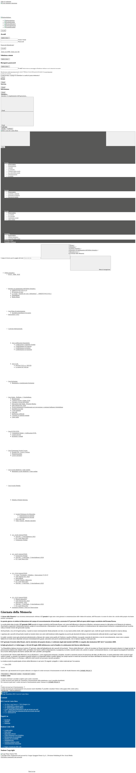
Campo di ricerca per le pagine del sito (12, 258)
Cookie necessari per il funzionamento (12, 687)
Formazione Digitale (21, 540)
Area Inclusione (13, 381)
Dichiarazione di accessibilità (12, 737)
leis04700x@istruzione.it (23, 709)
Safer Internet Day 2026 (19, 405)
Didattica (72, 247)
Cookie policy (8, 730)
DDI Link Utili (20, 519)
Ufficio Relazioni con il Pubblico (14, 735)
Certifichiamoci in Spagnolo (24, 349)
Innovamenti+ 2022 (21, 602)
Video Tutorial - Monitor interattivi (26, 520)
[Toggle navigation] (15, 138)
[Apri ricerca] (120, 138)
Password (21, 41)
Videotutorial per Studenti (26, 516)
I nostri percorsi (16, 434)
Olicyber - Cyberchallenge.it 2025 (25, 536)
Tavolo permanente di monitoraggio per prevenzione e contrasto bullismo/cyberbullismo (37, 407)
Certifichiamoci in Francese (24, 346)
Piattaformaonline (17, 454)
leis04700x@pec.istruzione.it (24, 711)
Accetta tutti (29, 674)
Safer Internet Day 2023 (23, 601)
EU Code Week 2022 (22, 606)
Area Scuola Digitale (14, 485)
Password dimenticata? (7, 45)
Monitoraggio (16, 399)
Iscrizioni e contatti (17, 436)
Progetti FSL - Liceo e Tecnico (21, 452)
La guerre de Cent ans (22, 367)
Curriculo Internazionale (15, 329)
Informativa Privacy (10, 733)
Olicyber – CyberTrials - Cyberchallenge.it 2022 (30, 604)
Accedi (3, 30)
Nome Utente (22, 40)
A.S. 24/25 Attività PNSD (19, 554)
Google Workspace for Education (25, 514)
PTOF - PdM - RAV (14, 274)
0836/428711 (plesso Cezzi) (15, 706)
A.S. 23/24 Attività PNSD (19, 573)
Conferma (9, 128)
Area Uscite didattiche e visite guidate (19, 470)
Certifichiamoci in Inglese (23, 348)
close (2, 147)
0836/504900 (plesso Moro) (15, 707)
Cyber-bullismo (16, 410)
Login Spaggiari (48, 72)
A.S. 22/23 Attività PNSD (19, 597)
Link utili (14, 412)
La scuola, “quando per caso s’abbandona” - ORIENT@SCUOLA (31, 293)
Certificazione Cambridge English (25, 344)
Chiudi (3, 82)
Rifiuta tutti (15, 674)
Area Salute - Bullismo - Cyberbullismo (20, 397)
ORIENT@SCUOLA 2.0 (19, 290)
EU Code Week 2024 (22, 559)
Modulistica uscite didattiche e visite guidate (24, 471)
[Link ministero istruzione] (9, 3)
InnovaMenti (19, 578)
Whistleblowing (9, 740)
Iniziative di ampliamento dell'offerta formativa (83, 250)
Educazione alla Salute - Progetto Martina (24, 404)
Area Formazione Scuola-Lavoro (18, 450)
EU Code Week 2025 (22, 538)
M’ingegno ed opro (17, 292)
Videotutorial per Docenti (26, 517)
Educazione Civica (13, 314)
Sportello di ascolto (17, 409)
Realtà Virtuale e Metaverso (24, 580)
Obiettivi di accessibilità (11, 738)
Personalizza (4, 674)
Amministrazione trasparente (12, 743)
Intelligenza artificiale (18, 414)
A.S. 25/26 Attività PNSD (19, 535)
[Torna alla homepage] (68, 130)
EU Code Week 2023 (22, 581)
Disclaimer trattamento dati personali (11, 757)
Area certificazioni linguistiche (21, 343)
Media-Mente (16, 297)
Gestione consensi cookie (11, 742)
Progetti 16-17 (74, 252)
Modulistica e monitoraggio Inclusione (23, 383)
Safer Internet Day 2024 (23, 576)
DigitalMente (16, 295)
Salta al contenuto (6, 1)
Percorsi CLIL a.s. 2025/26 (23, 365)
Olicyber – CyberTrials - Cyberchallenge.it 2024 (30, 557)
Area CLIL (15, 364)
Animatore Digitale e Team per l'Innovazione (25, 607)
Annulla (3, 128)
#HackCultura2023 (21, 599)
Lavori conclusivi (17, 455)
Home (72, 245)
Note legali (7, 732)
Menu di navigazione (104, 269)
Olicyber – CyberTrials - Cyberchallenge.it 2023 (30, 583)
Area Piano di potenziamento (16, 311)
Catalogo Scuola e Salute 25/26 (21, 400)
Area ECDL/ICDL (14, 431)
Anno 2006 (7, 664)
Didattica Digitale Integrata (20, 500)
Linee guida (15, 417)
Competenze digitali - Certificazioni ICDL (24, 433)
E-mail (20, 68)
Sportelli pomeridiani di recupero (21, 313)
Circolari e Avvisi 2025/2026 (20, 402)
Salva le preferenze (15, 690)
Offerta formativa (75, 248)
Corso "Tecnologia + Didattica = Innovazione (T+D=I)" (32, 575)
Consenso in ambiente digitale (20, 415)
